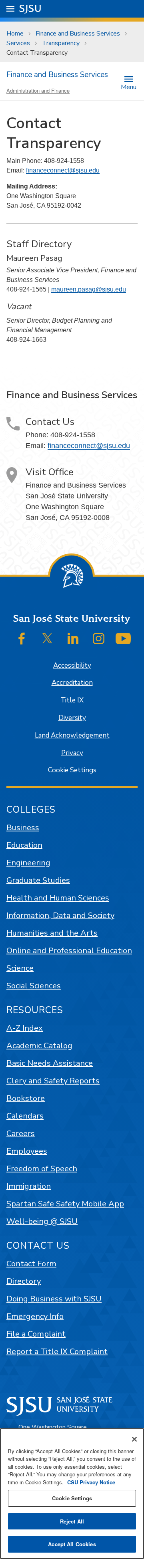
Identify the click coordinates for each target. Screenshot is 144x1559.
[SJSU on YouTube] (123, 638)
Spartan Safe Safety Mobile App (65, 1203)
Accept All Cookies (72, 1544)
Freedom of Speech (41, 1168)
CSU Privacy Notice (91, 1482)
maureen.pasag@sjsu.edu (88, 289)
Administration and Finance (38, 90)
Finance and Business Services (78, 33)
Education (24, 845)
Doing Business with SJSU (54, 1298)
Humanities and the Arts (52, 933)
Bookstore (25, 1098)
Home (15, 33)
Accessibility (72, 665)
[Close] (134, 1439)
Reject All (72, 1521)
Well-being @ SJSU (42, 1221)
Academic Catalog (39, 1045)
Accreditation (72, 682)
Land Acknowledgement (72, 735)
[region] (72, 1493)
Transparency (61, 43)
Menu (128, 86)
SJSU (30, 8)
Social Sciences (33, 985)
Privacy (72, 753)
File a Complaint (36, 1334)
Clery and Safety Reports (53, 1080)
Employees (26, 1151)
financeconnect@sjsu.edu (63, 170)
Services (18, 43)
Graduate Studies (38, 880)
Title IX (72, 700)
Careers (20, 1133)
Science (20, 968)
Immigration (28, 1186)
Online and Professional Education (69, 950)
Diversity (72, 717)
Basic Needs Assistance (49, 1063)
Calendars (25, 1116)
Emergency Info (35, 1316)
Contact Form (31, 1263)
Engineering (28, 862)
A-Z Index (24, 1028)
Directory (23, 1281)
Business (22, 827)
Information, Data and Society (60, 915)
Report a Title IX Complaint (57, 1351)
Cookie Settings (72, 770)
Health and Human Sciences (57, 898)
